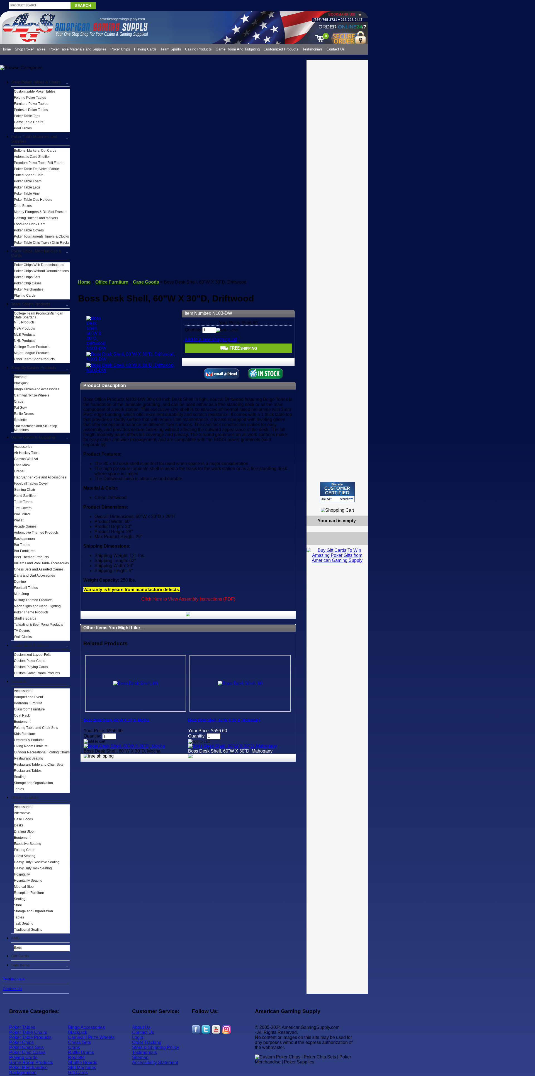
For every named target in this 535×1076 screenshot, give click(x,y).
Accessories (23, 447)
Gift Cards (20, 956)
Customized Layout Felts (32, 655)
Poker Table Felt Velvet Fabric (36, 169)
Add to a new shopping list (211, 339)
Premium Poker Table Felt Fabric (38, 163)
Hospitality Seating (28, 880)
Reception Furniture (29, 893)
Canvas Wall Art (26, 459)
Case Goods (23, 819)
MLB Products (24, 335)
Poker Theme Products (31, 612)
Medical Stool (24, 887)
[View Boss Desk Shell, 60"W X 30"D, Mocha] (124, 746)
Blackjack (21, 383)
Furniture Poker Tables (31, 104)
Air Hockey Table (27, 453)
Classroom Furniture (29, 709)
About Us (141, 1027)
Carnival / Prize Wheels (31, 395)
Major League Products (31, 353)
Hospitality (22, 874)
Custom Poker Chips (29, 661)
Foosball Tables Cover (31, 483)
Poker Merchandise (28, 289)
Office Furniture (25, 797)
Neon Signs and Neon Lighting (37, 606)
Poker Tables (22, 1027)
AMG (15, 938)
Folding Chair (24, 850)
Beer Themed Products (31, 557)
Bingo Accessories (86, 1027)
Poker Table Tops (27, 116)
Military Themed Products (33, 600)
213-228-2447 (351, 20)
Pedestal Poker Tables (31, 110)
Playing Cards (145, 49)
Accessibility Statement (155, 1062)
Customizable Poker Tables (34, 91)
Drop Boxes (23, 206)
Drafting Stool (24, 831)
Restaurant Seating (28, 758)
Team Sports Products (30, 304)
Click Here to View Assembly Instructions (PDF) (188, 599)
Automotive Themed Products (36, 533)
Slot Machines (82, 1067)
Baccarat (20, 377)
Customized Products (281, 49)
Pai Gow (20, 408)
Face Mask (22, 465)
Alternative (22, 813)
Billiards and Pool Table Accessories (41, 563)
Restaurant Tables (28, 771)
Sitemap (140, 1057)
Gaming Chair (24, 490)
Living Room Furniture (31, 746)
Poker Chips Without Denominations (41, 271)
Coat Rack (22, 715)
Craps (18, 401)
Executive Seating (27, 844)
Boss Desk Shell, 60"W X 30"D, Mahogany (224, 720)
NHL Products (24, 341)
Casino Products (198, 49)
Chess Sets (79, 1042)
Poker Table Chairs (28, 1032)
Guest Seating (24, 856)
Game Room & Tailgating (33, 437)
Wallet (18, 520)
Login (137, 1037)
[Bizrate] (360, 504)
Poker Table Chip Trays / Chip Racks (41, 243)
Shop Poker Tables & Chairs (35, 82)
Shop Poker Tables (30, 49)
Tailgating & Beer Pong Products (38, 625)
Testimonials (312, 49)
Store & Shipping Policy (155, 1047)
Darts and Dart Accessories (34, 575)
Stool (18, 905)
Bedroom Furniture (28, 703)
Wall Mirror (22, 514)
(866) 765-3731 (325, 20)
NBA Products (24, 328)
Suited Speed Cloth (28, 175)
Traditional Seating (28, 930)
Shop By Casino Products (33, 367)
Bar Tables (22, 545)
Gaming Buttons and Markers (36, 218)
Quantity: (193, 329)
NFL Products (24, 322)
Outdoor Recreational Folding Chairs (42, 752)
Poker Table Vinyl (27, 193)
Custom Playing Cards (31, 667)
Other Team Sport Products (34, 359)
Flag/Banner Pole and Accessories (40, 477)
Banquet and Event (28, 697)
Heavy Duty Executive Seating (37, 862)
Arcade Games (25, 526)
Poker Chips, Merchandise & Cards (36, 253)
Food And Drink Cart (29, 224)
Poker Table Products (30, 1037)
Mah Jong (21, 594)
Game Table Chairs (28, 122)
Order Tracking (146, 1042)
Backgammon (24, 539)
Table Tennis (23, 502)
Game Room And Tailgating (238, 49)
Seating (20, 777)
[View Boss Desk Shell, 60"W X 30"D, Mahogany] (232, 746)
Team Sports (170, 49)
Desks (18, 825)
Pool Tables (23, 128)
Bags (18, 947)
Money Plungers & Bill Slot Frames (40, 212)
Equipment (22, 722)
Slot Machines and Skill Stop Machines (35, 428)
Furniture (19, 681)
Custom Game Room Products (37, 673)
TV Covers (22, 631)
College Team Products (31, 347)
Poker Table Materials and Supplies (77, 49)
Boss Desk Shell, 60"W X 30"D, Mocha (116, 720)
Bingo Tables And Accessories (36, 389)
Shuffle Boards (25, 618)
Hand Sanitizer (25, 496)
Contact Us (336, 49)
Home (6, 49)
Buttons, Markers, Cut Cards (35, 151)
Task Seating (23, 923)
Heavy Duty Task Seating (33, 868)
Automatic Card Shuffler (32, 157)
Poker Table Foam (28, 181)
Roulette (20, 420)
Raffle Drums (24, 414)
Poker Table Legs (27, 187)
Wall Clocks (23, 637)
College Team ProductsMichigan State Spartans (38, 315)
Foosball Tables (26, 588)
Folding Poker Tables (30, 98)
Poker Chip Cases (28, 283)
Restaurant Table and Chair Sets (38, 765)
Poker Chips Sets (27, 277)
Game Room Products (31, 1062)
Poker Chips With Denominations (39, 265)
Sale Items (20, 965)
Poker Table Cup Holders (33, 200)
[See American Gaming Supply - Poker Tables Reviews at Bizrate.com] (337, 492)
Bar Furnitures (24, 551)
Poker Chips (120, 49)
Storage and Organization (33, 783)
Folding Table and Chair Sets (36, 728)
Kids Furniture (24, 734)
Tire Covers (22, 508)
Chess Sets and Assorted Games (39, 569)
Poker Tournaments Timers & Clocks (41, 236)
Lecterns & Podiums (29, 740)
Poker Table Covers (29, 230)
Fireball (19, 471)
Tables (19, 789)
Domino (20, 582)
